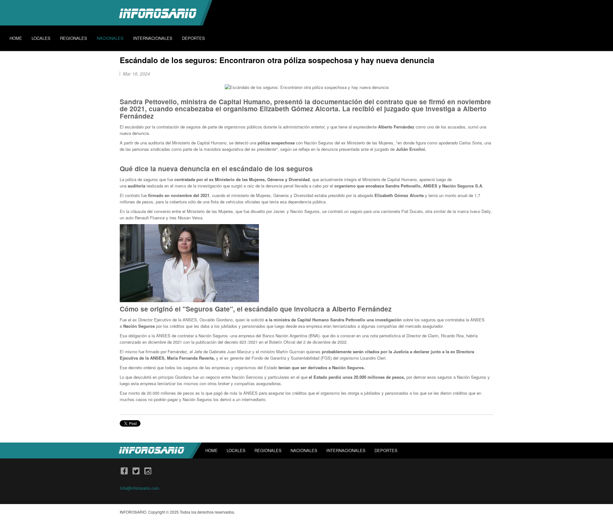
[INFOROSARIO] (157, 13)
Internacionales (346, 450)
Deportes (386, 450)
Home (211, 450)
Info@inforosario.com (139, 488)
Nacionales (304, 450)
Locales (236, 450)
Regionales (268, 450)
